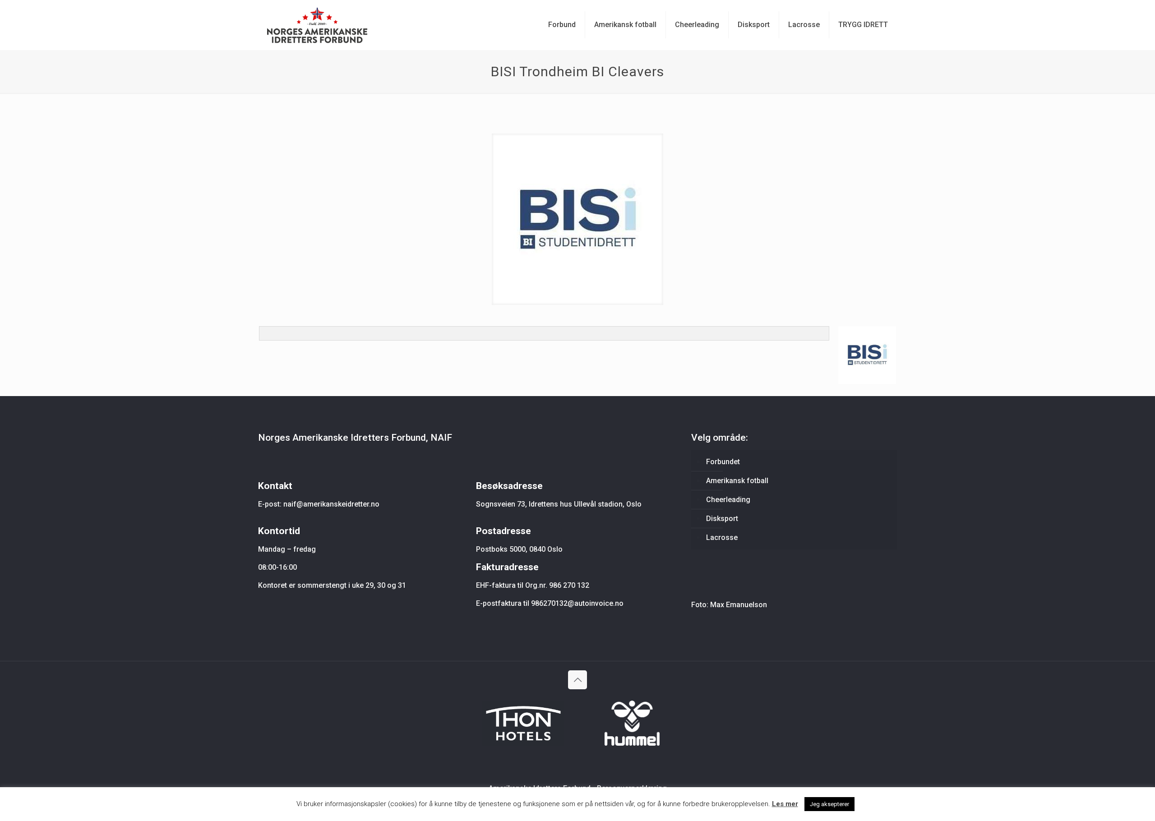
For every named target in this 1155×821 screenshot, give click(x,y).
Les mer (785, 804)
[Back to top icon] (577, 679)
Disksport (722, 518)
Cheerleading (728, 499)
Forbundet (723, 461)
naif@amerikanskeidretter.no (331, 504)
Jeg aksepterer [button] (829, 804)
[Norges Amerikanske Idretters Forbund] (317, 25)
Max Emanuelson (738, 604)
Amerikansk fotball (737, 480)
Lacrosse (722, 537)
